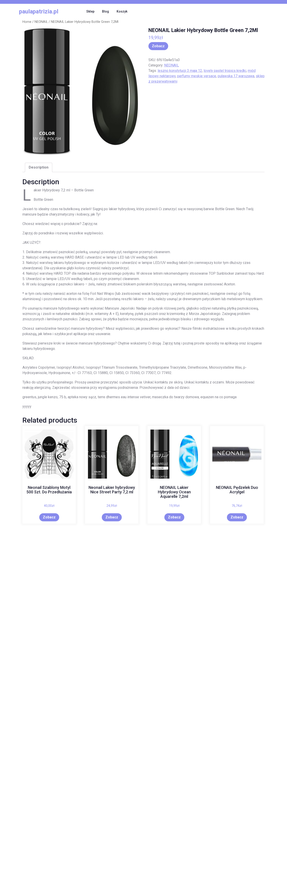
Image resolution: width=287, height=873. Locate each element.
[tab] (38, 167)
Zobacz (158, 46)
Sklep (90, 11)
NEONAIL (41, 22)
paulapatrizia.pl (38, 11)
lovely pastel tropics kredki (225, 70)
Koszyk (122, 11)
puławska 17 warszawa (236, 76)
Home (26, 22)
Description (38, 167)
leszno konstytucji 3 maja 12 (180, 70)
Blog (105, 11)
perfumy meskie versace (196, 76)
